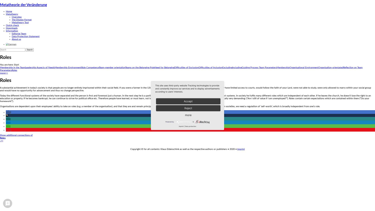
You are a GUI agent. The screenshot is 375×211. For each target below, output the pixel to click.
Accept (188, 101)
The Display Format (22, 20)
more (188, 115)
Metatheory (12, 14)
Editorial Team (19, 34)
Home (9, 11)
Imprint (241, 149)
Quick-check (12, 25)
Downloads (12, 28)
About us (16, 39)
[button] (8, 112)
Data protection (190, 126)
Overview (17, 17)
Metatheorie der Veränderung (23, 5)
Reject (188, 108)
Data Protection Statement (26, 36)
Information (12, 31)
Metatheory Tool (20, 22)
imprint (181, 126)
